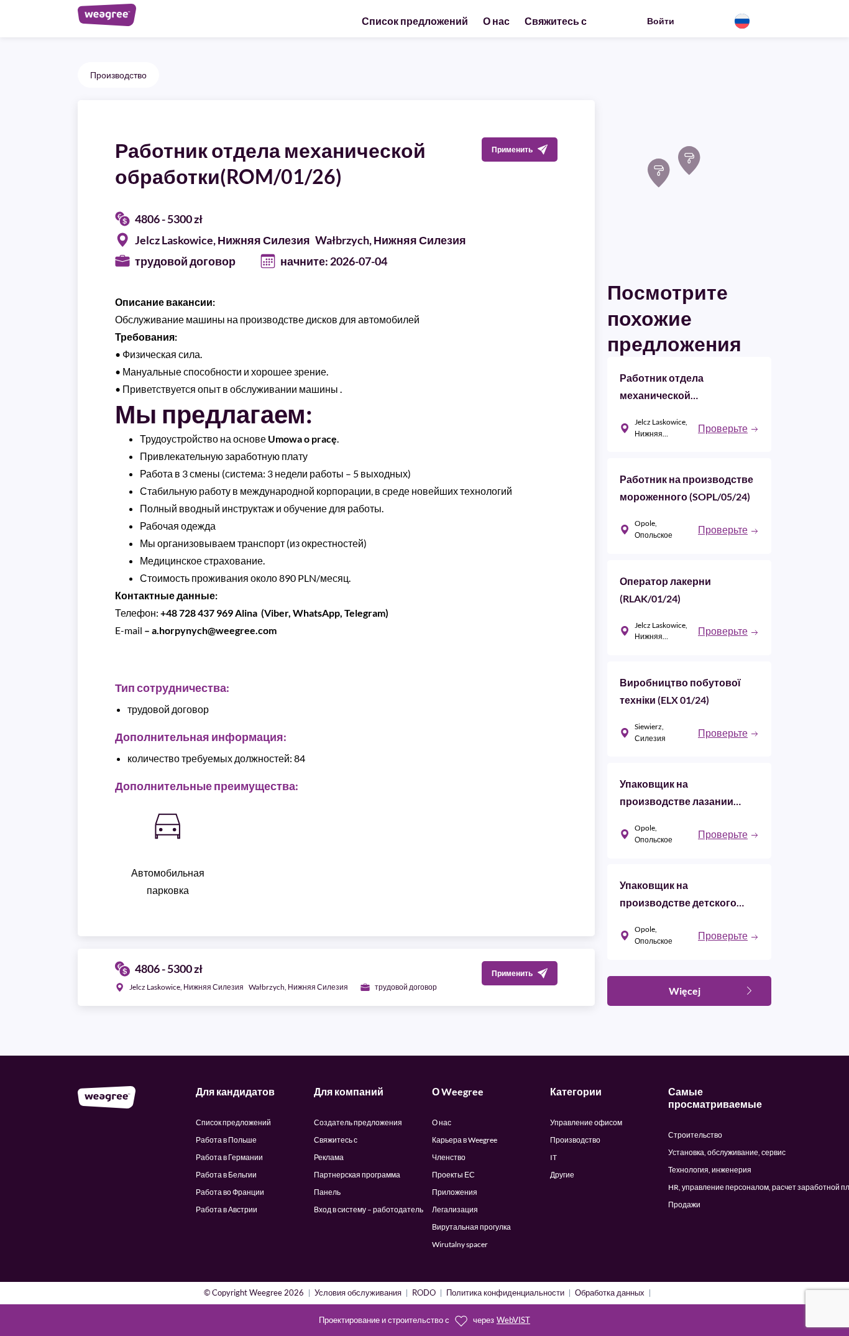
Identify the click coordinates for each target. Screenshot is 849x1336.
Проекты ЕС (453, 1174)
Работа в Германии (229, 1157)
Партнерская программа (357, 1174)
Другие (562, 1174)
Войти (660, 21)
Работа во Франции (230, 1192)
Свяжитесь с (556, 21)
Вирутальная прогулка (471, 1227)
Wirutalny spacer (460, 1244)
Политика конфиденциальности (505, 1293)
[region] (689, 182)
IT (553, 1157)
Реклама (329, 1157)
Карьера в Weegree (464, 1140)
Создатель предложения (358, 1122)
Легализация (455, 1209)
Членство (449, 1157)
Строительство (695, 1135)
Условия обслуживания (358, 1293)
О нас (496, 21)
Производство (118, 75)
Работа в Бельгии (226, 1174)
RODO (424, 1293)
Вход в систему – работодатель (368, 1209)
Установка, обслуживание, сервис (727, 1152)
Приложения (454, 1192)
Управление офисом (586, 1122)
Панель (327, 1192)
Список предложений (415, 21)
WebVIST (513, 1320)
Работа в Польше (226, 1140)
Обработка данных (610, 1293)
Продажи (684, 1204)
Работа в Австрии (226, 1209)
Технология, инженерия (709, 1169)
